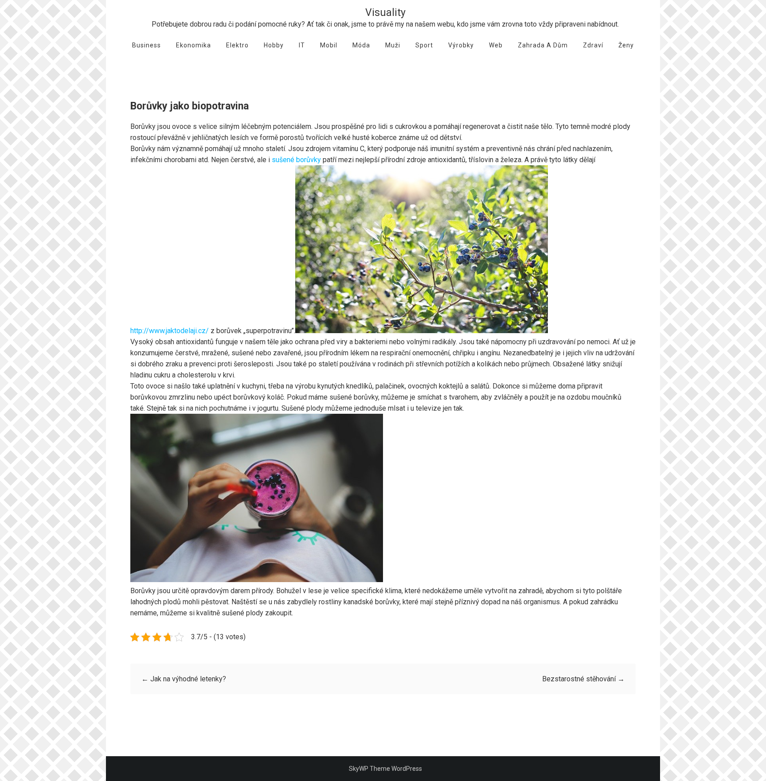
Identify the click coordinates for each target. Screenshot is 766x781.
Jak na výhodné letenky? (183, 679)
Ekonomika (193, 45)
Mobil (328, 45)
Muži (392, 45)
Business (146, 45)
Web (496, 45)
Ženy (626, 45)
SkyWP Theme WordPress (385, 768)
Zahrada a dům (543, 45)
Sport (424, 45)
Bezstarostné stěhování (583, 679)
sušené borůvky (296, 159)
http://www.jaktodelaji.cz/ (169, 330)
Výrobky (461, 45)
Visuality (385, 13)
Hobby (274, 45)
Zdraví (593, 45)
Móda (361, 45)
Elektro (237, 45)
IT (302, 45)
